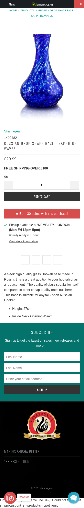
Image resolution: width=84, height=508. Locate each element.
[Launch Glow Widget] (10, 498)
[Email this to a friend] (57, 260)
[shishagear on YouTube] (31, 476)
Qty (6, 176)
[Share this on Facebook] (36, 260)
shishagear (46, 488)
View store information (23, 241)
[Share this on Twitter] (25, 260)
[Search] (69, 4)
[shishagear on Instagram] (45, 476)
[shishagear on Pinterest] (38, 476)
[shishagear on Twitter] (16, 476)
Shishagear (12, 131)
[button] (74, 498)
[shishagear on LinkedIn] (60, 476)
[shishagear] (42, 4)
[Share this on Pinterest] (46, 260)
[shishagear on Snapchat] (53, 476)
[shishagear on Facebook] (24, 476)
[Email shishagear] (67, 476)
